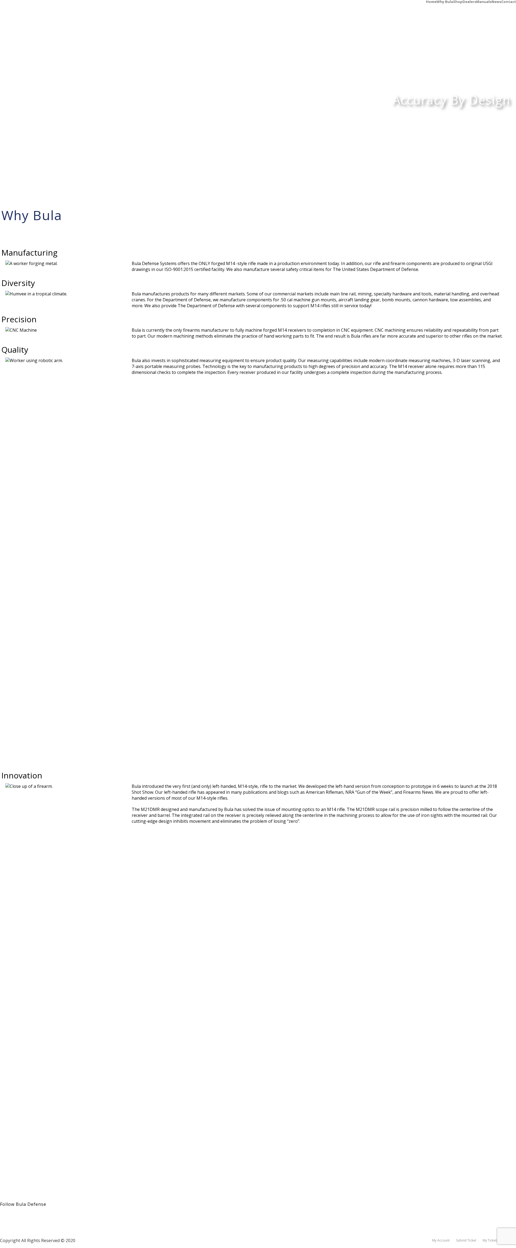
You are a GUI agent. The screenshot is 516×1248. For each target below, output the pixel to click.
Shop (458, 1)
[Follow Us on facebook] (3, 1216)
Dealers (469, 1)
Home (431, 1)
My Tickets (490, 1240)
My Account (441, 1240)
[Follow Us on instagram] (13, 1216)
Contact (508, 1)
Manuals (484, 1)
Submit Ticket (466, 1240)
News (496, 1)
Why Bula (444, 1)
